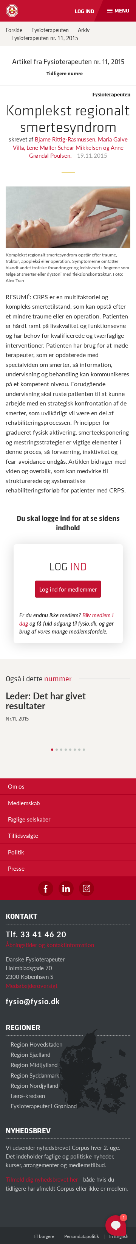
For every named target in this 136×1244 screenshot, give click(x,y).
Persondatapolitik (81, 1236)
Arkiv (84, 30)
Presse (16, 868)
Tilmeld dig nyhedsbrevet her (42, 1179)
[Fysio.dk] (12, 11)
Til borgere (43, 1236)
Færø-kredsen (27, 1096)
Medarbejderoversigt (31, 985)
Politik (16, 852)
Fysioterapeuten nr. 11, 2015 (44, 38)
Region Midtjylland (33, 1065)
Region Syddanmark (34, 1075)
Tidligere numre (65, 73)
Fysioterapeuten (50, 30)
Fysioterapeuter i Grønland (43, 1106)
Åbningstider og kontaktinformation (50, 945)
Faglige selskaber (29, 819)
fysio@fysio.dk (33, 1001)
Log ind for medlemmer (68, 589)
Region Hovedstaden (35, 1044)
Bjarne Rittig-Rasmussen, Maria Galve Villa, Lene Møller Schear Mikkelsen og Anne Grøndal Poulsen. (70, 147)
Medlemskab (24, 803)
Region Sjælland (29, 1054)
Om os (16, 786)
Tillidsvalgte (23, 835)
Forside (14, 30)
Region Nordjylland (33, 1085)
